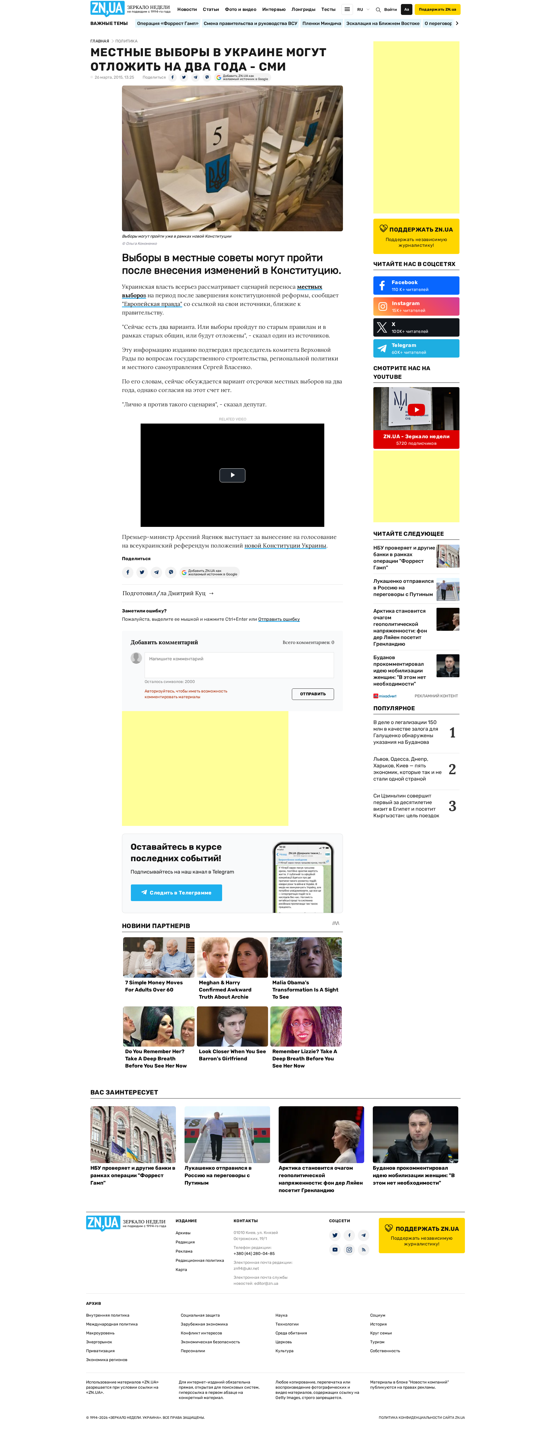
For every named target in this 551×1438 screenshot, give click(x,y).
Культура (285, 1350)
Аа (406, 9)
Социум (377, 1315)
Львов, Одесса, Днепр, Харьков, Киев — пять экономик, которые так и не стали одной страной (407, 769)
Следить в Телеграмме (181, 893)
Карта (181, 1269)
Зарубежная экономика (204, 1324)
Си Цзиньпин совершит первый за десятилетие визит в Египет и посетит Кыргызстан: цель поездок (407, 806)
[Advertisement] (205, 768)
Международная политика (112, 1324)
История (378, 1324)
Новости (187, 9)
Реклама (184, 1251)
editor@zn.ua (266, 1283)
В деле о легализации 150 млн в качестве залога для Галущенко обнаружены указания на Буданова (405, 732)
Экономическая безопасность (210, 1342)
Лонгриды (303, 9)
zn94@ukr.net (246, 1268)
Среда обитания (291, 1333)
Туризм (377, 1342)
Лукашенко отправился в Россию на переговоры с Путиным (403, 587)
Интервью (274, 9)
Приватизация (100, 1350)
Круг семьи (381, 1333)
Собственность (385, 1350)
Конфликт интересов (201, 1333)
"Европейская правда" (152, 303)
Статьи (211, 9)
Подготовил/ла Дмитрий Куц (164, 593)
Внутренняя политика (107, 1315)
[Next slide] (456, 23)
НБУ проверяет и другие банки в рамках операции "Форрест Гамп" (404, 558)
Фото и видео (240, 9)
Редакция (185, 1242)
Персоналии (193, 1350)
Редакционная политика (200, 1260)
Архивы (183, 1233)
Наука (282, 1315)
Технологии (287, 1324)
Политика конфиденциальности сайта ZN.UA (422, 1418)
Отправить (313, 694)
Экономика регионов (106, 1359)
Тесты (328, 9)
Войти (390, 9)
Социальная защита (200, 1315)
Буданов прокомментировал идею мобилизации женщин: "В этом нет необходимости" (399, 670)
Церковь (284, 1342)
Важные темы (109, 23)
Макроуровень (100, 1333)
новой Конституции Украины (285, 545)
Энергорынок (99, 1342)
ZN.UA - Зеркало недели (416, 436)
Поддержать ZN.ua (437, 9)
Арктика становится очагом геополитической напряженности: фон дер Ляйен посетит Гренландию (400, 627)
